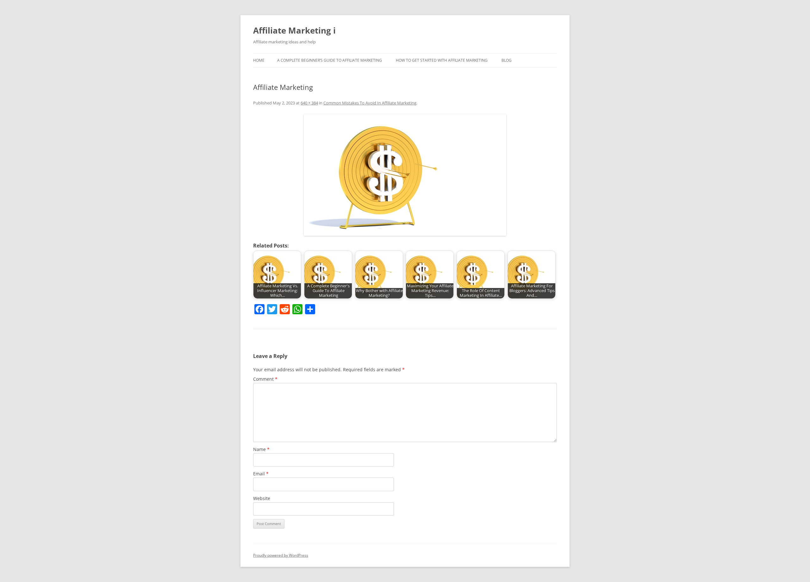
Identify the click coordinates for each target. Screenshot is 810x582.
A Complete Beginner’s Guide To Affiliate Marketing (329, 60)
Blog (507, 60)
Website (261, 498)
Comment (265, 379)
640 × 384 (309, 103)
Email (261, 474)
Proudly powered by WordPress (280, 555)
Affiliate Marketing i (294, 30)
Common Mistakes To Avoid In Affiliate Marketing (369, 103)
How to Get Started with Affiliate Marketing (442, 60)
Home (259, 60)
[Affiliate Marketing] (405, 175)
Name (261, 449)
